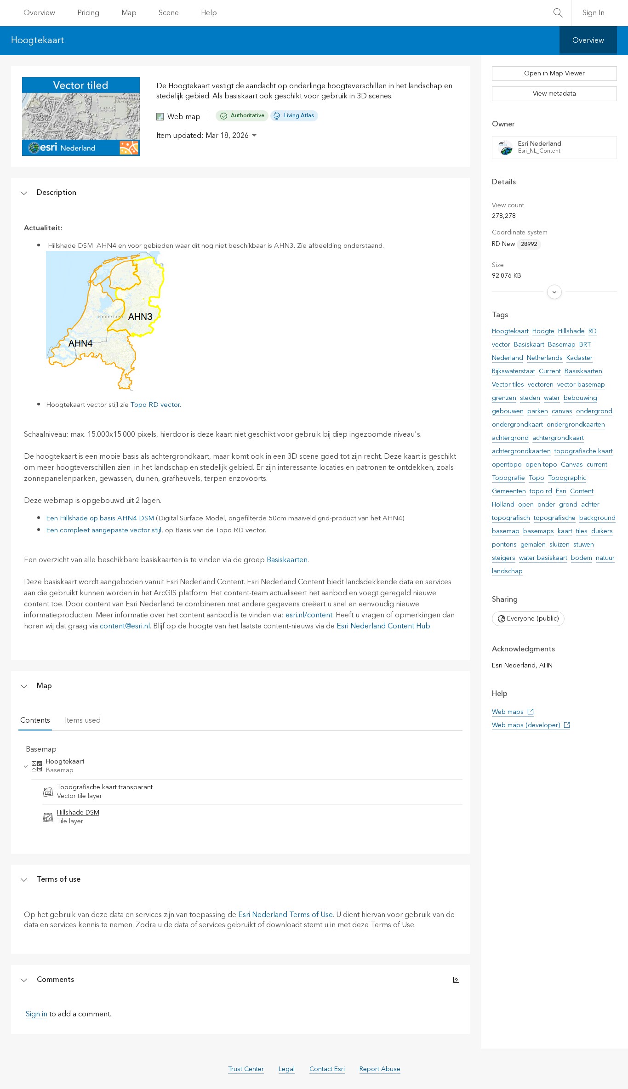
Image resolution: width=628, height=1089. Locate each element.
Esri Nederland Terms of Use (285, 914)
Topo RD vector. (156, 405)
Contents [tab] (35, 720)
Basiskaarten (287, 559)
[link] (245, 792)
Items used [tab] (83, 720)
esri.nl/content (308, 615)
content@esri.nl (125, 626)
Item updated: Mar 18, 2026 (202, 135)
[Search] (558, 13)
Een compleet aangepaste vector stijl (103, 530)
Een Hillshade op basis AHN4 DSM (100, 518)
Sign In (593, 12)
